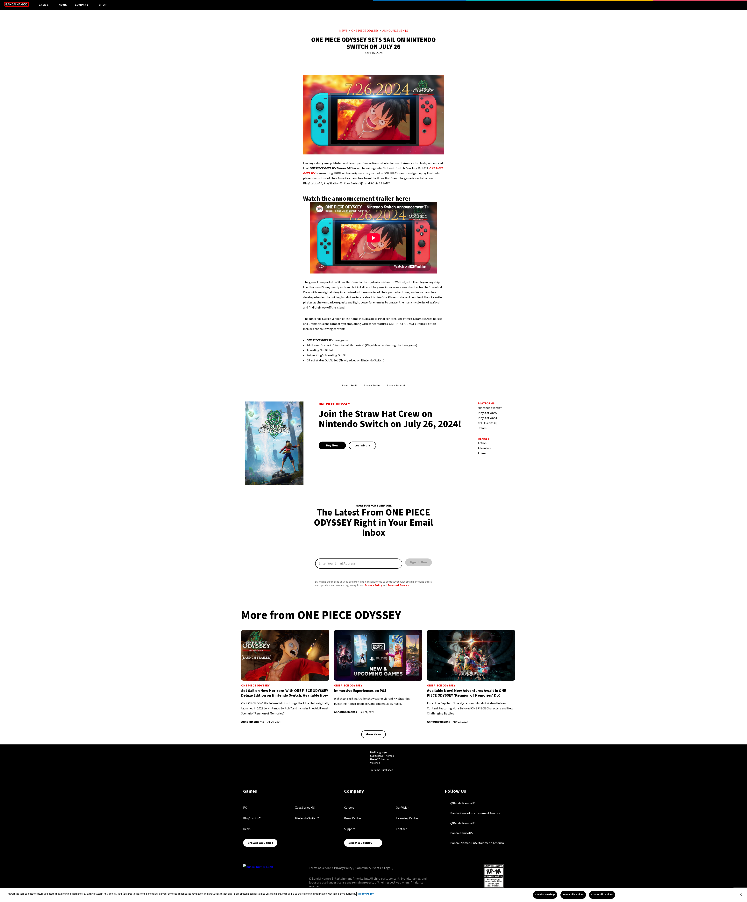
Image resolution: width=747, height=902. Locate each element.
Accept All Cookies (602, 894)
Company (82, 5)
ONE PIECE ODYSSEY (364, 31)
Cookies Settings (545, 894)
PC (245, 808)
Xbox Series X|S (305, 808)
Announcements (395, 31)
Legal (387, 868)
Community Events (368, 868)
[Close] (740, 894)
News (63, 5)
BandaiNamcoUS (461, 833)
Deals (247, 829)
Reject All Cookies (573, 894)
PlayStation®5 (252, 818)
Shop (103, 5)
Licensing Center (407, 818)
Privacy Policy (373, 585)
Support (349, 829)
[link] (285, 677)
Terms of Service (398, 585)
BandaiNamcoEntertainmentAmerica (475, 813)
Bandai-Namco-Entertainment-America (477, 843)
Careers (349, 808)
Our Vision (402, 808)
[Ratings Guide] (360, 761)
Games (43, 5)
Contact (401, 829)
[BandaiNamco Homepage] (258, 866)
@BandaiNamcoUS (462, 803)
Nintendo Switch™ (307, 818)
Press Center (352, 818)
